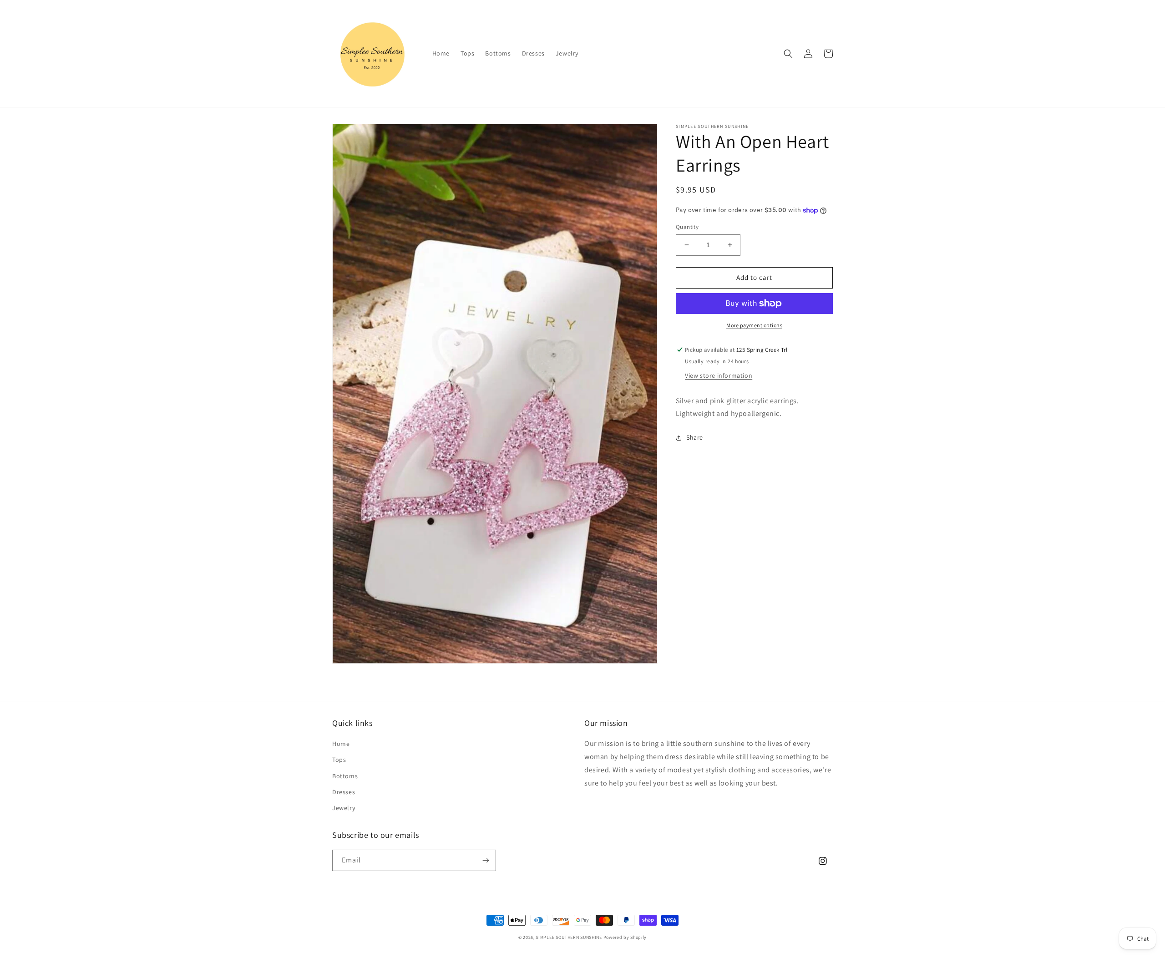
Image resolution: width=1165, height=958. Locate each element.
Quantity (687, 227)
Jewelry (343, 808)
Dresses (343, 792)
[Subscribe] (486, 860)
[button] (788, 54)
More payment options (754, 325)
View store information (718, 375)
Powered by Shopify (625, 937)
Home (341, 744)
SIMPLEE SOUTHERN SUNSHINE (569, 937)
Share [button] (694, 437)
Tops (339, 759)
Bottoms (345, 776)
